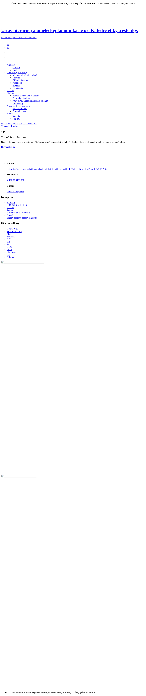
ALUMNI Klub (20, 108)
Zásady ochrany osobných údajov (22, 218)
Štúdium (10, 93)
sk (8, 45)
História (16, 77)
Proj (9, 244)
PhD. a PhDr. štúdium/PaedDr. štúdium (30, 101)
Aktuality (11, 65)
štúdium (10, 210)
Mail (9, 234)
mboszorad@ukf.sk (10, 37)
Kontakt (10, 113)
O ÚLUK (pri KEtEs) (17, 72)
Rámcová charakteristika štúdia (26, 95)
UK (8, 254)
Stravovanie (12, 252)
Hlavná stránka (8, 147)
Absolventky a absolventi (18, 106)
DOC (9, 247)
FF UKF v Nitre (14, 231)
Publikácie (17, 83)
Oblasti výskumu (20, 80)
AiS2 (9, 239)
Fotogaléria (18, 88)
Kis (8, 242)
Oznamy (16, 67)
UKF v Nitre (12, 229)
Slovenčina (6, 126)
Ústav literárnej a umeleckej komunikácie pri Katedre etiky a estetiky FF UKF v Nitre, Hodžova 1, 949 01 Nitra (57, 169)
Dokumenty (18, 103)
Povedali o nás (19, 111)
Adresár (10, 257)
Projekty (16, 85)
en (8, 47)
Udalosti (16, 70)
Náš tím (10, 90)
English (14, 126)
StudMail (11, 236)
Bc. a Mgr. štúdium (21, 98)
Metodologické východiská (25, 75)
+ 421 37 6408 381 (27, 37)
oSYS (9, 249)
